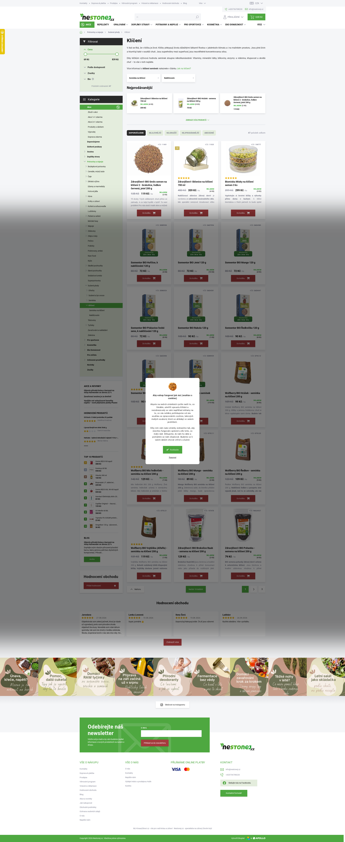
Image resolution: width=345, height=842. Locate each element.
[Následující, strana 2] (253, 589)
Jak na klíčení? (184, 68)
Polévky (91, 246)
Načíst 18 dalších (196, 589)
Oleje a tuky (92, 236)
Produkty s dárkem (96, 127)
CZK (257, 3)
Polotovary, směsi (95, 251)
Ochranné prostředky (96, 360)
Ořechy (91, 290)
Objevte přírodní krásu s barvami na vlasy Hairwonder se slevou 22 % (99, 391)
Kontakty (83, 3)
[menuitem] (87, 25)
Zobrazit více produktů (196, 120)
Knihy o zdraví (94, 201)
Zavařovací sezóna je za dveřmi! (97, 396)
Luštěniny (92, 211)
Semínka (92, 300)
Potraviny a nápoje (95, 162)
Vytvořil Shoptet (238, 838)
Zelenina (91, 335)
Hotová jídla (93, 191)
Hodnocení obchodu (170, 3)
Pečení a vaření (94, 216)
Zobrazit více (172, 642)
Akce (89, 107)
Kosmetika (91, 345)
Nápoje (91, 226)
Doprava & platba (98, 3)
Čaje (90, 176)
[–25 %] (243, 160)
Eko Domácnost (93, 350)
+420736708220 (233, 775)
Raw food (92, 256)
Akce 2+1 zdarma (95, 122)
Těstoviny (92, 320)
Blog (185, 3)
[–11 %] (149, 160)
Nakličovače (94, 315)
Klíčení (91, 305)
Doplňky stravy (93, 157)
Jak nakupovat (86, 803)
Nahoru (137, 589)
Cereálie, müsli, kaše (96, 171)
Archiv (92, 559)
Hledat (197, 17)
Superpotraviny (94, 281)
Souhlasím (174, 450)
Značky (90, 370)
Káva (90, 196)
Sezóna (90, 152)
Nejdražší (172, 133)
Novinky (90, 365)
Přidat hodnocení (94, 586)
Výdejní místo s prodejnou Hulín (138, 781)
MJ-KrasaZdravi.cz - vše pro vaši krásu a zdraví (152, 828)
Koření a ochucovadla (97, 206)
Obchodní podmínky (88, 807)
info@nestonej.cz (233, 769)
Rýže (90, 261)
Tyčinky (91, 325)
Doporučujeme (93, 142)
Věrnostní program (129, 3)
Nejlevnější (155, 133)
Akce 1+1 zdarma (95, 117)
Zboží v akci (93, 112)
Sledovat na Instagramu (175, 705)
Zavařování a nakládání (97, 330)
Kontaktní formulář (234, 793)
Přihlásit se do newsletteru (155, 743)
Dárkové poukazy (94, 147)
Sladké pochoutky (95, 266)
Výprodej (91, 132)
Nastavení (172, 457)
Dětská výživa (93, 181)
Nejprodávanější (190, 133)
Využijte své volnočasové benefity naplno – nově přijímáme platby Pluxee (100, 402)
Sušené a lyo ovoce (96, 295)
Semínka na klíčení (96, 310)
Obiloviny (92, 231)
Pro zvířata (91, 355)
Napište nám (85, 820)
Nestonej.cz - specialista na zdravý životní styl (193, 828)
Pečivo (90, 241)
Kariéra (128, 786)
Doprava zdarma (95, 137)
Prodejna (114, 3)
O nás (82, 816)
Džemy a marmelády (96, 186)
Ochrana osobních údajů (90, 811)
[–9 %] (243, 371)
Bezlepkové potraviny (97, 166)
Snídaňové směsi (95, 276)
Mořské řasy (93, 221)
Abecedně (209, 133)
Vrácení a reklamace (149, 3)
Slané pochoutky (95, 271)
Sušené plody (93, 286)
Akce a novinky (86, 799)
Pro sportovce (93, 340)
